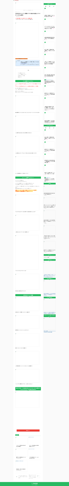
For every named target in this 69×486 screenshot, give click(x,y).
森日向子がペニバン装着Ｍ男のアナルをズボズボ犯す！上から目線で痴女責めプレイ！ (50, 94)
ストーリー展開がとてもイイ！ (22, 74)
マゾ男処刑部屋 (34, 483)
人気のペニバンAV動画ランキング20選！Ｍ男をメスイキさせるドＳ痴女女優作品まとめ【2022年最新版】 (50, 62)
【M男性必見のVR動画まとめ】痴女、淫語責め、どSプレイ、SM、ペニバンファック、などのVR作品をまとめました (50, 237)
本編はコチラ (28, 430)
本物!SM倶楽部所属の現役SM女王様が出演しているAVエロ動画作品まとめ (49, 38)
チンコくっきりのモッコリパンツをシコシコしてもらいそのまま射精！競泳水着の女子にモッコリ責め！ (50, 27)
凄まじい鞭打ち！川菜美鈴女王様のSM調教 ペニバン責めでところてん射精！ (50, 50)
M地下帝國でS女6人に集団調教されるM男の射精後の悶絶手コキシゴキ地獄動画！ (50, 82)
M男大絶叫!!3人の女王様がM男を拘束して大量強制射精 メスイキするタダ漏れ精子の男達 (50, 161)
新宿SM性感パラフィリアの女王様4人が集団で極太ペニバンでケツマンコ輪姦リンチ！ (50, 179)
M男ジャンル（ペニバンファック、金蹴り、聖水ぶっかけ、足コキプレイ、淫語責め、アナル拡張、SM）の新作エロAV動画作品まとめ (49, 206)
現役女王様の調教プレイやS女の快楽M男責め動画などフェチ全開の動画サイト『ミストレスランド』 (50, 121)
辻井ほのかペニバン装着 (21, 75)
